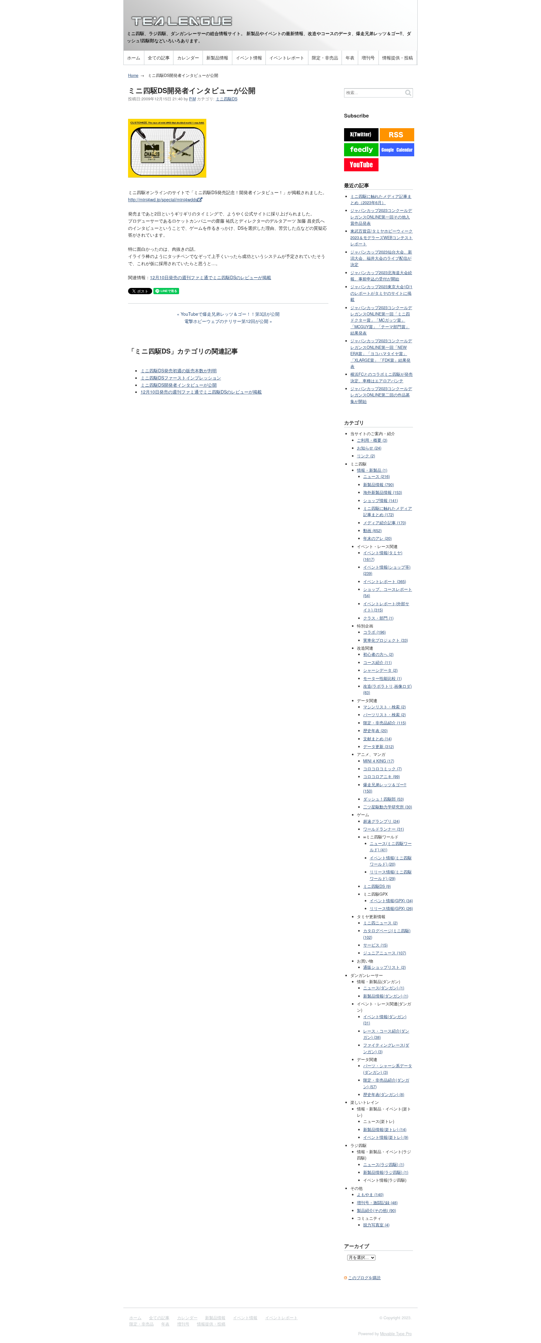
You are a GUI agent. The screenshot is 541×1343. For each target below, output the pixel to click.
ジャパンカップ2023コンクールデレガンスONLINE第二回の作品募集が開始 (381, 395)
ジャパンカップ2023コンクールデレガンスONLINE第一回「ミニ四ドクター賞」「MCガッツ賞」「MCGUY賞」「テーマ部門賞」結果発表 (381, 320)
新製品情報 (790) (378, 484)
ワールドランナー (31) (383, 829)
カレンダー (188, 57)
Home (133, 75)
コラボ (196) (374, 632)
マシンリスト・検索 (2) (384, 707)
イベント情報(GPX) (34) (391, 900)
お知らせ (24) (369, 448)
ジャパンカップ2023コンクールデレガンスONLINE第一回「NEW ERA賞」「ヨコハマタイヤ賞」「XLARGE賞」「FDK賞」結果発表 (381, 353)
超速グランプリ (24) (381, 821)
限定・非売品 (325, 57)
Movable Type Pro (396, 1333)
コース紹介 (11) (377, 662)
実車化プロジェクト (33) (385, 640)
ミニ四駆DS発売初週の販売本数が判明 (179, 370)
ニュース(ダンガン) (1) (383, 988)
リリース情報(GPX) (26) (391, 908)
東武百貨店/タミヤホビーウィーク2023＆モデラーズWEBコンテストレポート (381, 237)
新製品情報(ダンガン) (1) (385, 996)
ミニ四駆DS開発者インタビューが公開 (179, 385)
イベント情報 (249, 57)
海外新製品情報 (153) (382, 492)
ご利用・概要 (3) (372, 440)
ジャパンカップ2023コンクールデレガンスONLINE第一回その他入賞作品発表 (381, 217)
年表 (350, 57)
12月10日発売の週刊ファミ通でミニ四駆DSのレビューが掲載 (210, 277)
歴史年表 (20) (375, 730)
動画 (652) (372, 530)
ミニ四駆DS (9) (377, 886)
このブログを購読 (364, 1277)
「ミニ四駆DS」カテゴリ (166, 350)
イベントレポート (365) (384, 581)
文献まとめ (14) (377, 739)
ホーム (133, 57)
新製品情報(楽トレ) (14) (384, 1129)
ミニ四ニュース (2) (380, 923)
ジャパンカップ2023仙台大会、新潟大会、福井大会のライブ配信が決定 (381, 258)
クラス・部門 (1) (378, 618)
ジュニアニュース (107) (384, 953)
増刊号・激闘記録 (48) (377, 1202)
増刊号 (368, 57)
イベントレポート (286, 57)
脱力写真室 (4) (376, 1225)
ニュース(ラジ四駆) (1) (383, 1164)
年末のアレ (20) (377, 538)
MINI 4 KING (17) (378, 761)
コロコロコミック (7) (382, 769)
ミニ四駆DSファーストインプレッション (181, 378)
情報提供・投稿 (397, 57)
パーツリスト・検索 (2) (384, 714)
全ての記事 (159, 57)
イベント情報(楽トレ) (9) (385, 1137)
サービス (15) (375, 945)
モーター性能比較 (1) (382, 678)
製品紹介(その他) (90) (376, 1210)
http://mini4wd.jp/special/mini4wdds (163, 199)
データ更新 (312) (378, 746)
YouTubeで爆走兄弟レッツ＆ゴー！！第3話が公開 (230, 314)
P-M (192, 99)
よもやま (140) (370, 1194)
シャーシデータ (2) (380, 670)
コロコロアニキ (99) (381, 776)
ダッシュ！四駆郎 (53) (383, 799)
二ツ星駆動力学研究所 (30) (387, 807)
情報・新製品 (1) (372, 470)
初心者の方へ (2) (378, 654)
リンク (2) (366, 456)
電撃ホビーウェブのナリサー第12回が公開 (226, 321)
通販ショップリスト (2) (384, 967)
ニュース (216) (376, 476)
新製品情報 (217, 57)
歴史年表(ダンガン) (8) (383, 1094)
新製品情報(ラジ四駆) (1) (385, 1172)
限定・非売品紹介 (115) (384, 723)
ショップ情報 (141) (380, 500)
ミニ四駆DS (226, 99)
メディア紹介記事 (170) (384, 523)
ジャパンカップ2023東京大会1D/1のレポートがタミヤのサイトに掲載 (381, 293)
